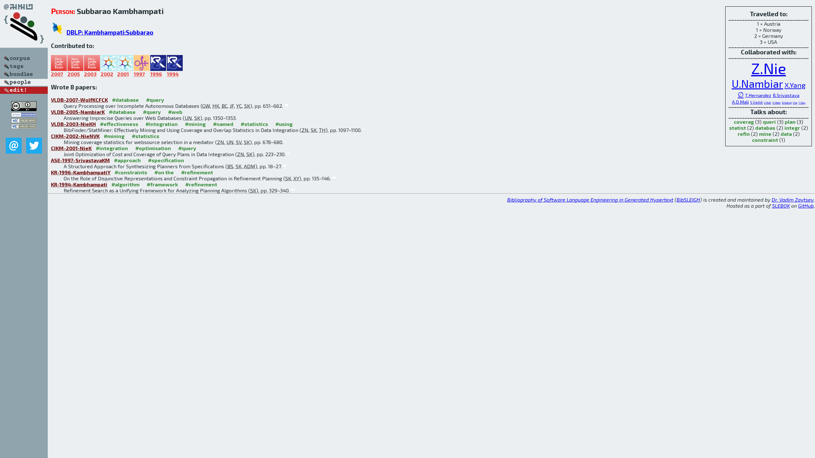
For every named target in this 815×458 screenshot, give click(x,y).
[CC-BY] (24, 109)
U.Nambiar (757, 83)
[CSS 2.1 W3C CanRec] (24, 133)
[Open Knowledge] (24, 115)
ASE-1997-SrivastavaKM (80, 160)
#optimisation (153, 148)
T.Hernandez (758, 95)
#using (284, 124)
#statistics (254, 124)
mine (765, 134)
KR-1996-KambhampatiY (80, 172)
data (786, 134)
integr (792, 128)
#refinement (197, 172)
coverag (744, 122)
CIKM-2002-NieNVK (75, 136)
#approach (127, 160)
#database (125, 100)
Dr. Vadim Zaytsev (793, 200)
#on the (164, 172)
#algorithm (125, 184)
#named (223, 124)
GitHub (806, 206)
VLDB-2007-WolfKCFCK (79, 100)
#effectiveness (119, 124)
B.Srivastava (786, 95)
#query (155, 100)
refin (744, 134)
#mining (195, 124)
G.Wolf (767, 102)
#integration (161, 124)
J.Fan (795, 102)
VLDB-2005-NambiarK (78, 112)
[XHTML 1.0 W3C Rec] (24, 121)
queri (769, 122)
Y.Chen (801, 102)
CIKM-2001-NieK (71, 148)
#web (175, 112)
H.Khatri (776, 102)
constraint (765, 140)
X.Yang (794, 85)
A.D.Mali (740, 102)
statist (737, 128)
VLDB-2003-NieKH (73, 124)
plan (790, 122)
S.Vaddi (756, 102)
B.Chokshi (786, 102)
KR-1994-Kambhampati (79, 184)
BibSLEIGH (688, 200)
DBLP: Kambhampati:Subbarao (110, 32)
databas (765, 128)
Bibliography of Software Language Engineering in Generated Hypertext (590, 200)
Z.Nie (768, 68)
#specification (166, 160)
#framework (162, 184)
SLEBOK (781, 206)
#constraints (131, 172)
